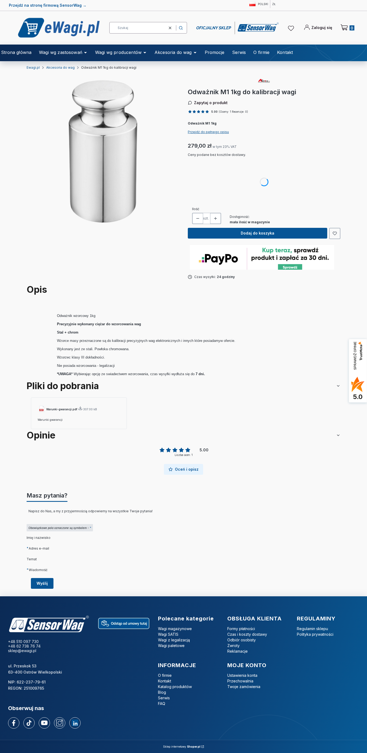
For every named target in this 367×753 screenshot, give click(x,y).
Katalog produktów (175, 686)
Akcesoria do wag (60, 67)
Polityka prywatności (315, 634)
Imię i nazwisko (39, 538)
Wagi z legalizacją (174, 640)
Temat (32, 559)
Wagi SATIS (168, 634)
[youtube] (44, 723)
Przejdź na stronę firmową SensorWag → (48, 5)
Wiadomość (38, 570)
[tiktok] (29, 723)
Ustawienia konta (242, 675)
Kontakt (164, 681)
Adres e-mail (39, 548)
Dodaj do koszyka (257, 233)
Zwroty (233, 645)
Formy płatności (241, 628)
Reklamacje (237, 651)
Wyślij (42, 583)
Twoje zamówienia (243, 686)
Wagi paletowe (171, 645)
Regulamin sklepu (312, 628)
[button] (181, 27)
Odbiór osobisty (241, 640)
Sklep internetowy (181, 746)
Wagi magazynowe (175, 628)
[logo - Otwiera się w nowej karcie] (48, 624)
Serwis (164, 698)
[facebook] (13, 723)
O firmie (165, 675)
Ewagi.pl (33, 67)
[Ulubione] (292, 28)
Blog (162, 692)
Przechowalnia (240, 681)
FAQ (161, 703)
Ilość (195, 209)
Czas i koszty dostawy (247, 634)
